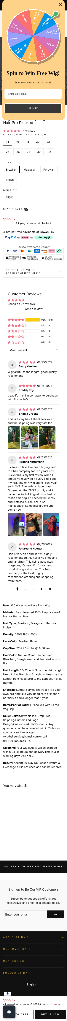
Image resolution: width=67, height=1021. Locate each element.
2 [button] (25, 589)
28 (28, 152)
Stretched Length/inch (24, 134)
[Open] (9, 1011)
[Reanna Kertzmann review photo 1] (16, 524)
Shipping (20, 223)
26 (18, 152)
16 (17, 141)
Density (10, 190)
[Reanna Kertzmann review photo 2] (33, 524)
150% (9, 197)
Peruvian (49, 169)
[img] (27, 362)
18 (27, 141)
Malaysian (30, 169)
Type (7, 162)
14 (7, 141)
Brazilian (11, 169)
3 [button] (33, 589)
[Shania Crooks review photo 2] (29, 437)
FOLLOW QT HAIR (17, 973)
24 (7, 152)
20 (37, 141)
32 (49, 152)
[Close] (60, 4)
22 (48, 141)
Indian (10, 179)
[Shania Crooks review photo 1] (14, 437)
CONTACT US (13, 961)
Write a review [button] (34, 309)
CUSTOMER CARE (17, 949)
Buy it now (50, 1014)
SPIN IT (33, 108)
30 (39, 152)
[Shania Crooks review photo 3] (47, 437)
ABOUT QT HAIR (16, 937)
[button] (12, 131)
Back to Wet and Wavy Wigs (36, 866)
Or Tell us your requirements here (23, 272)
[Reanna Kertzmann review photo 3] (52, 524)
